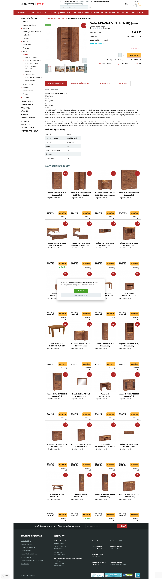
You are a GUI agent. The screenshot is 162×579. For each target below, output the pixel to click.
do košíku (62, 213)
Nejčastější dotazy (96, 43)
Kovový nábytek (112, 13)
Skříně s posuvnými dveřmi (33, 60)
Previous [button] (46, 68)
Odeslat (122, 526)
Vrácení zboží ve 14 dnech (29, 554)
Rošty (25, 51)
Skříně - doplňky (28, 84)
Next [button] (85, 68)
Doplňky (26, 97)
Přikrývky (26, 48)
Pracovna (78, 13)
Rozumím (81, 291)
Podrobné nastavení (80, 295)
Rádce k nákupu (26, 551)
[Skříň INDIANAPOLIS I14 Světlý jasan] (66, 42)
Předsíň (88, 13)
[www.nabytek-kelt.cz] (32, 4)
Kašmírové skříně (30, 74)
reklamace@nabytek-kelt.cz (118, 565)
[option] (49, 68)
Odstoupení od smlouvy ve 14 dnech (32, 560)
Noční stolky (27, 35)
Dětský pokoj (51, 13)
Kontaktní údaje (26, 541)
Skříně (25, 55)
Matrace (26, 28)
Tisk (140, 63)
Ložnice (39, 13)
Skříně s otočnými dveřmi (32, 63)
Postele (25, 41)
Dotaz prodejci (124, 63)
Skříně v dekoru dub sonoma (33, 77)
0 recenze (106, 28)
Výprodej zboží (27, 128)
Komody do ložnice (29, 25)
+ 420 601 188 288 (68, 1)
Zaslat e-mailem (106, 63)
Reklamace (25, 564)
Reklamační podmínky (27, 557)
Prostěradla (27, 45)
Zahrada (125, 13)
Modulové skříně (30, 80)
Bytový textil (138, 13)
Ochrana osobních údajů (28, 547)
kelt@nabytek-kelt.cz (101, 1)
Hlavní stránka (49, 18)
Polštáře (26, 38)
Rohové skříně (29, 69)
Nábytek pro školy (29, 131)
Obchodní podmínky (27, 544)
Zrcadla (25, 94)
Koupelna (98, 13)
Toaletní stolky (28, 91)
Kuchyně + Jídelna (26, 13)
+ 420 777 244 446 (116, 562)
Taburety (26, 87)
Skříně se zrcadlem (30, 66)
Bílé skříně (28, 72)
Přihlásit (136, 1)
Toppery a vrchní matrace (32, 32)
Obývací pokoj (66, 13)
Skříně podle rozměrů (31, 58)
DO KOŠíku (134, 55)
